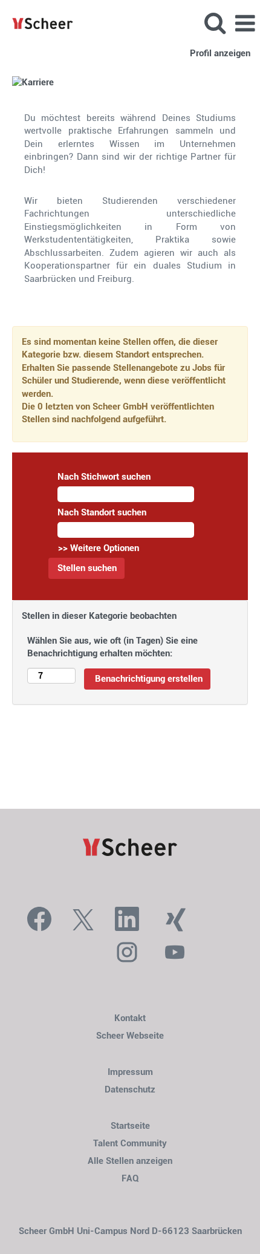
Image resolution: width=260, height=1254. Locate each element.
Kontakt (130, 1018)
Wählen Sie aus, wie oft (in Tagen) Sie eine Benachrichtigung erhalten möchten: (112, 647)
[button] (245, 23)
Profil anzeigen (220, 53)
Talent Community (130, 1143)
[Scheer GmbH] (38, 23)
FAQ (130, 1179)
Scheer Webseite (130, 1036)
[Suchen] (215, 23)
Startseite (130, 1126)
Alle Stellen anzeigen (130, 1161)
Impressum (130, 1072)
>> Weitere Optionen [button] (98, 548)
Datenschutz (130, 1090)
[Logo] (130, 848)
